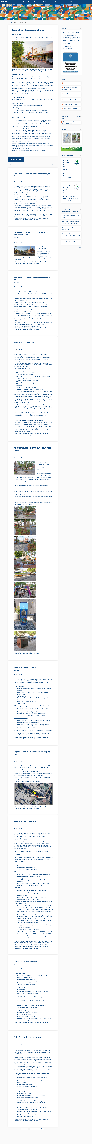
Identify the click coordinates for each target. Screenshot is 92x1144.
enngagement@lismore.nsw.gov (20, 148)
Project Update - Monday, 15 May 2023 (27, 1037)
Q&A (28, 159)
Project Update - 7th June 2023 (25, 821)
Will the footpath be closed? (70, 83)
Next (42, 1129)
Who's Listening (67, 155)
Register (88, 1)
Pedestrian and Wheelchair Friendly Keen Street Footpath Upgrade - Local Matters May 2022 (71, 235)
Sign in (83, 1)
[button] (13, 34)
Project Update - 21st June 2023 (25, 667)
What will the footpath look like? (71, 117)
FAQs (63, 79)
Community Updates (16, 159)
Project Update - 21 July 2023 (24, 342)
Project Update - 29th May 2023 (25, 961)
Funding (64, 28)
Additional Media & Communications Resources (71, 210)
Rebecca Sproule (68, 185)
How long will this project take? (71, 104)
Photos (64, 129)
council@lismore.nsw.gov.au (21, 429)
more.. (80, 247)
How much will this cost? (70, 99)
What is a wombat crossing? (70, 108)
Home (12, 22)
